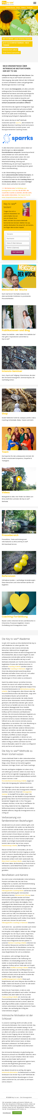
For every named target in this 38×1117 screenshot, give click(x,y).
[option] (19, 33)
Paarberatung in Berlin (9, 845)
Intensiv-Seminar (12, 371)
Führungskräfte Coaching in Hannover (15, 922)
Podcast (29, 7)
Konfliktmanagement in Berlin (12, 979)
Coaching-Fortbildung (15, 616)
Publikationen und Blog (16, 330)
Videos (23, 7)
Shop (18, 7)
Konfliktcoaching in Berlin (19, 967)
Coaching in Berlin (14, 666)
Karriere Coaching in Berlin (17, 943)
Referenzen (8, 576)
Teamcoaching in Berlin (10, 997)
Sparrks (18, 123)
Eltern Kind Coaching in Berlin (12, 861)
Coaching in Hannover (17, 669)
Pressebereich (10, 535)
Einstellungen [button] (7, 1113)
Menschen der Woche (14, 289)
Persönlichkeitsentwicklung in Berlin (14, 781)
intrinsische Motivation (10, 1072)
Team (5, 451)
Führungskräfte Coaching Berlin (12, 890)
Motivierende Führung (22, 895)
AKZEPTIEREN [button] (17, 1113)
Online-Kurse (10, 7)
